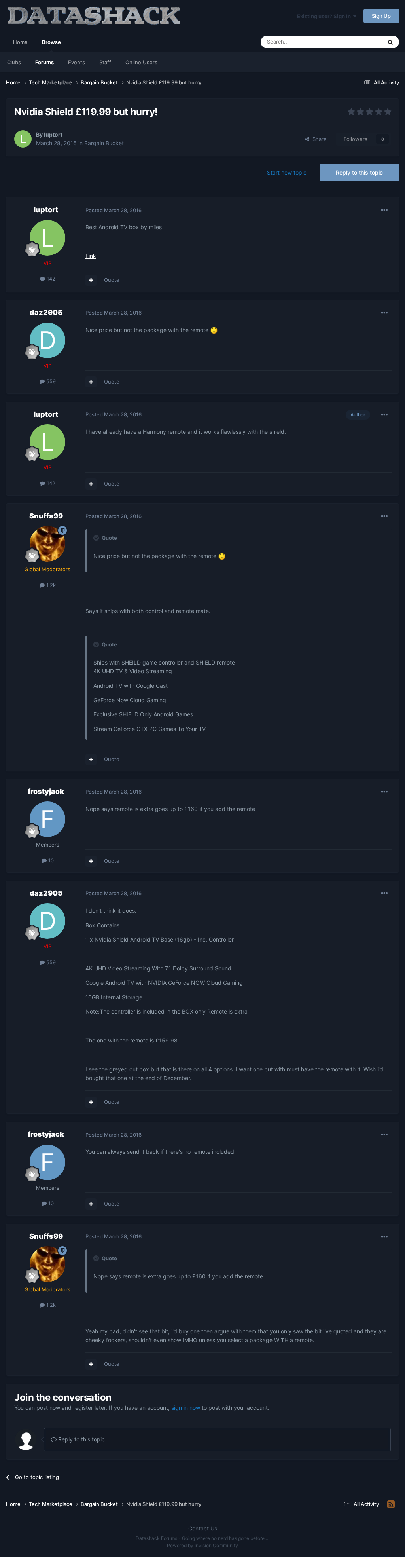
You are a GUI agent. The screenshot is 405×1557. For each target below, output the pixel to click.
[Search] (390, 42)
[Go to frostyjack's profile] (47, 819)
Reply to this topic (359, 172)
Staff (105, 62)
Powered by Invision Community (202, 1545)
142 (50, 278)
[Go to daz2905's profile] (47, 340)
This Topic (359, 42)
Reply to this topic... (83, 1439)
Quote (111, 280)
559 (50, 381)
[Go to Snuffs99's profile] (47, 544)
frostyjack (46, 791)
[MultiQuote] (91, 280)
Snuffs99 (46, 516)
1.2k (50, 585)
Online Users (141, 62)
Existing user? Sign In (325, 16)
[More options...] (384, 210)
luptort (53, 134)
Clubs (14, 62)
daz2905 (46, 312)
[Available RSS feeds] (391, 1504)
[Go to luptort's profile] (23, 139)
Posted (113, 210)
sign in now (185, 1407)
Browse (51, 42)
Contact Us (202, 1528)
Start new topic (287, 172)
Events (76, 62)
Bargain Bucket (104, 143)
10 (50, 860)
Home (20, 42)
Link (90, 256)
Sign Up (381, 16)
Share (318, 139)
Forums (44, 62)
